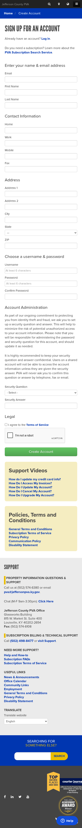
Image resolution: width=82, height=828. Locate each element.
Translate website (15, 715)
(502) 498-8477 (21, 641)
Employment (13, 689)
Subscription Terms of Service (30, 533)
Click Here (46, 601)
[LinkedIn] (12, 797)
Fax (7, 163)
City (7, 214)
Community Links (16, 685)
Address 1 (11, 188)
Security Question (16, 387)
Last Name (12, 99)
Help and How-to (16, 655)
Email (8, 73)
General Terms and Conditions (30, 529)
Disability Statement (23, 545)
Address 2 (11, 201)
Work (8, 137)
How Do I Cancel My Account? (30, 491)
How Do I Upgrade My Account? (31, 495)
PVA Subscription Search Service (28, 52)
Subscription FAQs (17, 659)
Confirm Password (17, 290)
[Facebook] (5, 797)
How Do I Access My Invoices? (30, 483)
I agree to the (28, 425)
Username (11, 264)
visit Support (47, 641)
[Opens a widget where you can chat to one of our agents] (67, 821)
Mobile (9, 150)
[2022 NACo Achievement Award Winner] (59, 807)
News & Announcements (21, 677)
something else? (41, 743)
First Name (12, 86)
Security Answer (15, 400)
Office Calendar (15, 681)
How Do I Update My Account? (30, 487)
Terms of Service (37, 425)
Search (59, 756)
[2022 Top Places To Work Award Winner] (59, 783)
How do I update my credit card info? (35, 479)
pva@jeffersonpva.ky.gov (22, 592)
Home (8, 13)
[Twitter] (20, 797)
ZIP (7, 240)
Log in (45, 39)
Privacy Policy (19, 537)
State (8, 227)
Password (11, 277)
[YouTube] (27, 797)
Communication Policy (25, 541)
